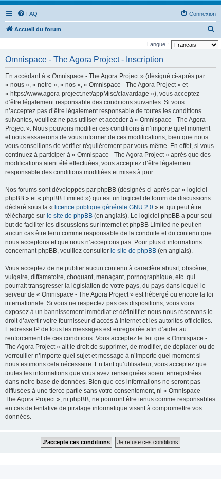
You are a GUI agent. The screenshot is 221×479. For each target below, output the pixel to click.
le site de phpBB (70, 215)
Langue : (158, 44)
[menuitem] (27, 14)
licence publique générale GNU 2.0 (103, 207)
